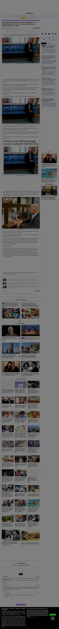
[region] (29, 618)
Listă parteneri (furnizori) (30, 617)
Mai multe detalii (17, 614)
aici (8, 622)
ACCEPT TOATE (52, 614)
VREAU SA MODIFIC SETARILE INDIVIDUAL (53, 618)
